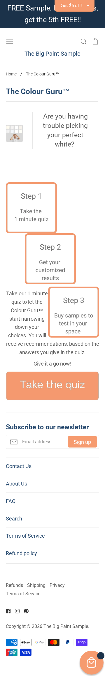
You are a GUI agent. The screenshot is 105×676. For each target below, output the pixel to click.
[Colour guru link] (52, 399)
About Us (16, 484)
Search (14, 519)
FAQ (10, 501)
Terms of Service (25, 536)
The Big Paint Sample (52, 53)
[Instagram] (15, 611)
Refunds (14, 585)
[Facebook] (5, 611)
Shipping (36, 585)
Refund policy (21, 553)
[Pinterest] (24, 611)
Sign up (82, 442)
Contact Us (19, 466)
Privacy (57, 585)
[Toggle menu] (9, 41)
